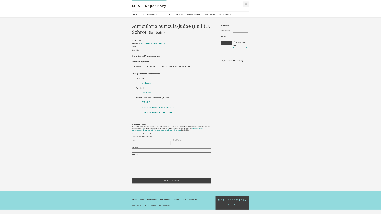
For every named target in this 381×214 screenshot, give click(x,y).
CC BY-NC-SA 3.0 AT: (138, 205)
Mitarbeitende (165, 200)
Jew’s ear (146, 93)
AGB (184, 200)
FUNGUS (146, 102)
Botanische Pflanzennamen (153, 43)
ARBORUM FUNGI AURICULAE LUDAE (159, 107)
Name (134, 140)
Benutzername (225, 30)
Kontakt (176, 200)
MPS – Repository (149, 6)
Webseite (135, 147)
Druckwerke (209, 14)
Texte (162, 14)
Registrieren (193, 200)
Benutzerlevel (152, 200)
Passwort (224, 36)
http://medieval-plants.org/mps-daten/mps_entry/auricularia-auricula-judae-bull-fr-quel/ (167, 129)
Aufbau (134, 200)
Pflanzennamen (150, 14)
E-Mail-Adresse (178, 140)
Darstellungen (176, 14)
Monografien (225, 14)
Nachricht (135, 154)
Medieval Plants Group (232, 61)
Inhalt (142, 200)
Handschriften (193, 14)
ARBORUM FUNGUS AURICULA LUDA (158, 113)
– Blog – (135, 14)
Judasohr (146, 83)
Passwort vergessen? (240, 48)
